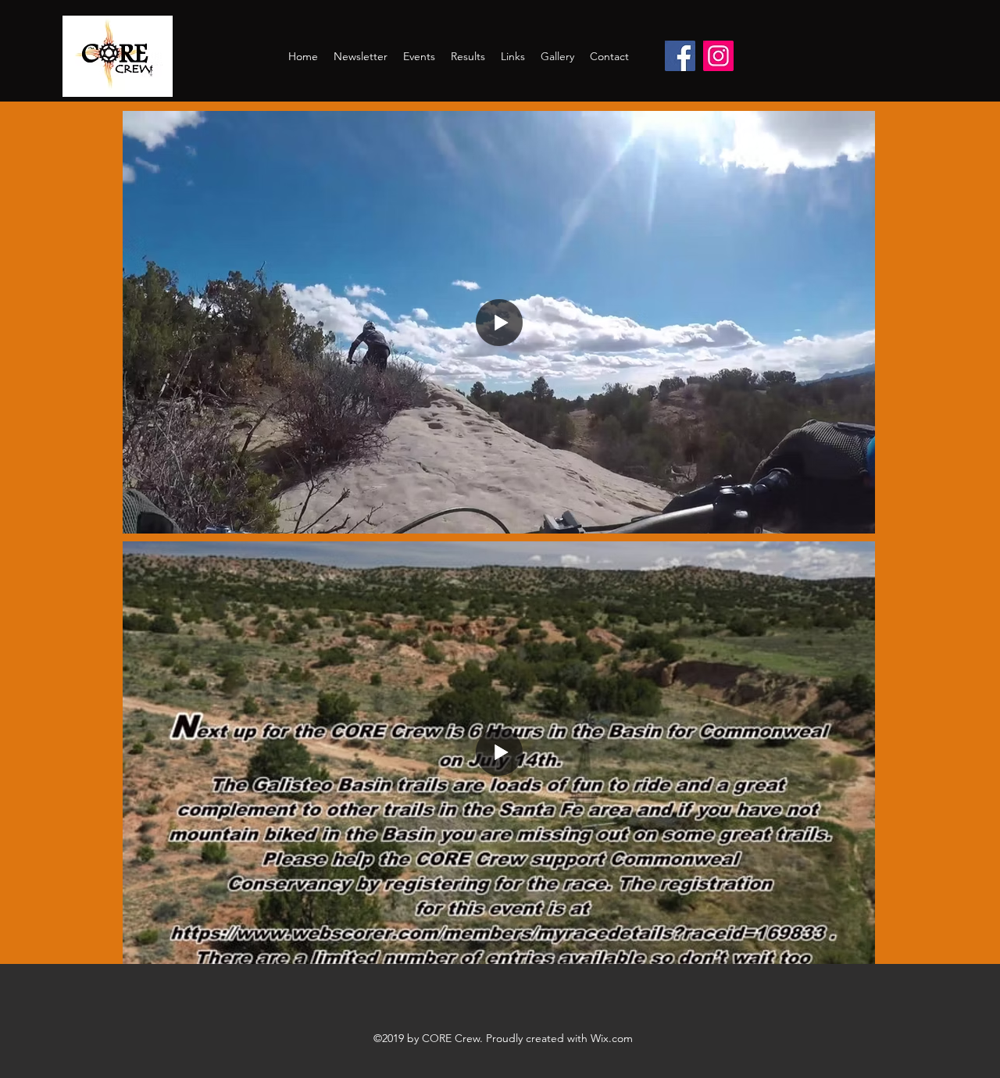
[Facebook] (680, 56)
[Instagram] (718, 56)
